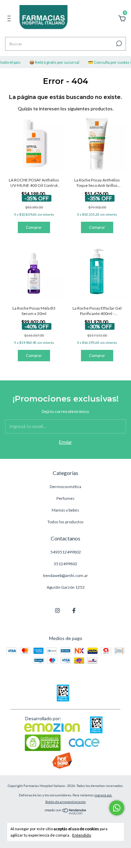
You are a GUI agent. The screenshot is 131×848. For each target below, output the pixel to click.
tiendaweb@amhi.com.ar (65, 575)
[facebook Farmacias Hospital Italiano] (74, 610)
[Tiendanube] (66, 812)
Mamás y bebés (65, 510)
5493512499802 (65, 551)
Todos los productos (65, 521)
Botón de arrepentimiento (65, 802)
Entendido (81, 835)
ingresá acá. (103, 795)
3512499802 (65, 563)
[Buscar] (118, 43)
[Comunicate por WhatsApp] (116, 807)
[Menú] (10, 19)
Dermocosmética (65, 486)
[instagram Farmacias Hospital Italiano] (57, 610)
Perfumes (65, 498)
